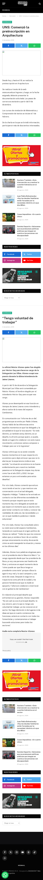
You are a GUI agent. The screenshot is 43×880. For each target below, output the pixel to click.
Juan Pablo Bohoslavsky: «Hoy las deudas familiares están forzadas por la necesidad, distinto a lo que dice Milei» (28, 200)
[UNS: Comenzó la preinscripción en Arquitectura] (21, 63)
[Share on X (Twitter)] (21, 45)
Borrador (7, 22)
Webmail (6, 10)
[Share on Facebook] (8, 45)
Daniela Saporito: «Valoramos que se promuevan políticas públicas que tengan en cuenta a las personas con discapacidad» (28, 231)
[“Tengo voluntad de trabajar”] (21, 349)
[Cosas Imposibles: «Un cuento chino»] (8, 217)
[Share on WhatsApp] (34, 45)
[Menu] (3, 3)
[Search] (39, 3)
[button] (5, 875)
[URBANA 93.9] (23, 3)
